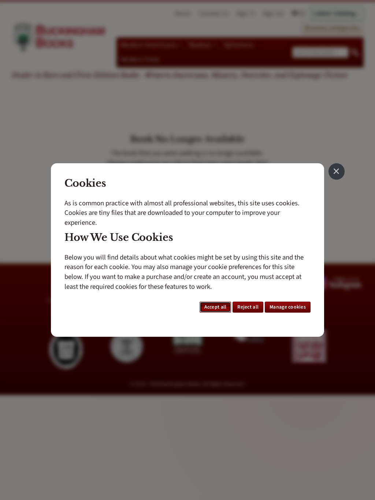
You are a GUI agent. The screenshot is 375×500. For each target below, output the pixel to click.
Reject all (248, 307)
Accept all (215, 307)
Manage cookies (288, 307)
